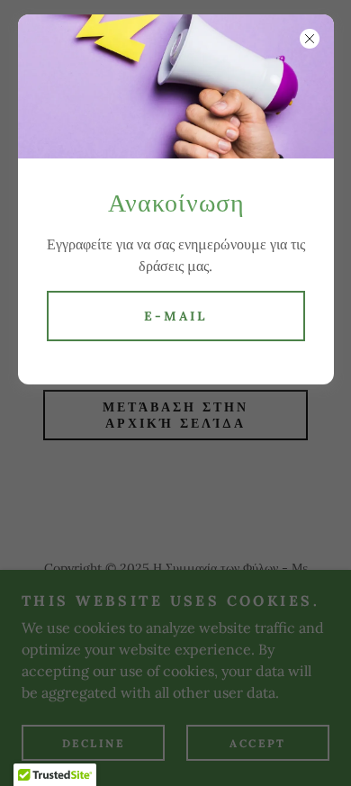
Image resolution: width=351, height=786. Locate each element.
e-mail (175, 316)
